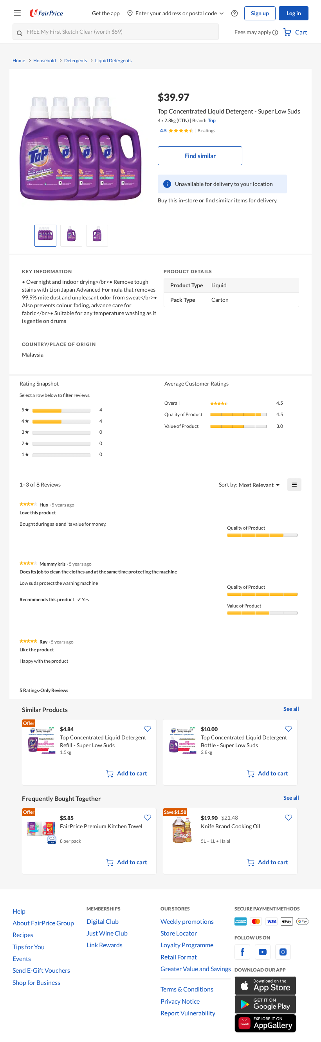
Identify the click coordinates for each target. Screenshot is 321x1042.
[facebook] (242, 956)
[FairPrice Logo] (46, 13)
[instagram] (283, 956)
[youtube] (263, 956)
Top (212, 120)
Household (44, 60)
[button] (275, 32)
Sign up (260, 13)
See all (291, 708)
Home (19, 60)
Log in (294, 13)
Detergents (75, 60)
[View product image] (45, 233)
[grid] (160, 753)
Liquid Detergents (113, 60)
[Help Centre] (234, 13)
